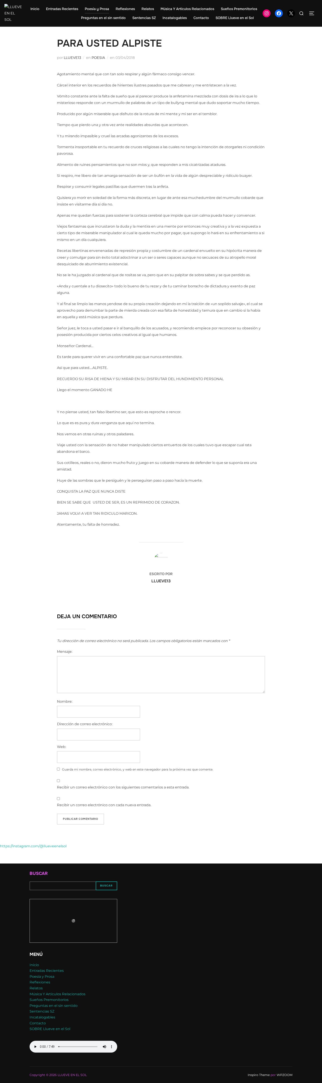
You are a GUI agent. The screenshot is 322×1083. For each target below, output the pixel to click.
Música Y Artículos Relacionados (187, 9)
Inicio (34, 9)
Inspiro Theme (259, 1075)
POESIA (98, 58)
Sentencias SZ (144, 18)
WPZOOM (284, 1075)
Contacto (201, 18)
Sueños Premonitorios (239, 9)
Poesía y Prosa (97, 9)
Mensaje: (64, 651)
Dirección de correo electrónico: (84, 724)
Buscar (39, 873)
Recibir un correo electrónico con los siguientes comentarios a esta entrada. (123, 787)
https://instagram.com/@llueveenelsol (33, 846)
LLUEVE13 (72, 58)
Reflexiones (125, 9)
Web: (61, 747)
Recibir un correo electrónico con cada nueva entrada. (104, 805)
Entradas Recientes (62, 9)
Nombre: (64, 701)
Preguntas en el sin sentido (103, 18)
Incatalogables (175, 18)
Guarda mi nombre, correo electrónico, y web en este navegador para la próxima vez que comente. (137, 769)
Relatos (148, 9)
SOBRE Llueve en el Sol (235, 18)
